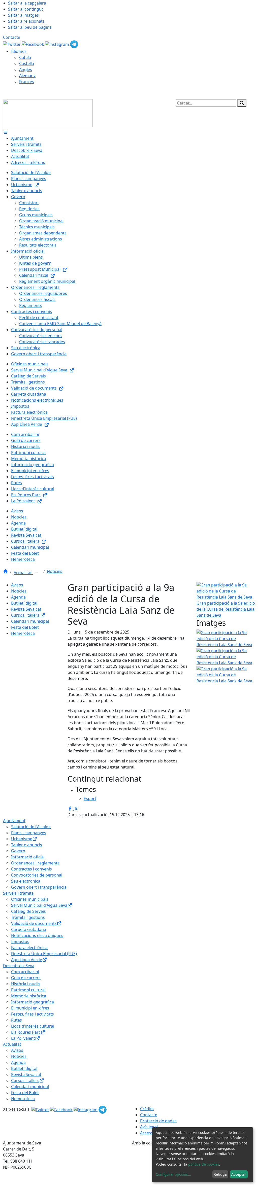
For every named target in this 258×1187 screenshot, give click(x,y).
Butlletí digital (24, 603)
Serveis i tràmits (18, 893)
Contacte (11, 37)
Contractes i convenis (31, 869)
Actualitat (23, 572)
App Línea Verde (26, 959)
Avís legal (149, 1127)
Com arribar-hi (25, 971)
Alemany (27, 75)
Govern (18, 851)
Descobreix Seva (18, 965)
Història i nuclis (25, 984)
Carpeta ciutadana (28, 929)
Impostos (20, 941)
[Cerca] (241, 103)
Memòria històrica (28, 996)
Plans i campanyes (28, 832)
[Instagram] (57, 44)
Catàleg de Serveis (28, 911)
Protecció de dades (158, 1121)
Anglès (25, 69)
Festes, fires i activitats (32, 1014)
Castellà (26, 63)
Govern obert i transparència (39, 887)
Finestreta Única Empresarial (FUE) (44, 953)
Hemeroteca (23, 633)
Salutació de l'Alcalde (31, 826)
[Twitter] (12, 44)
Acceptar (238, 1174)
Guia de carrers (26, 978)
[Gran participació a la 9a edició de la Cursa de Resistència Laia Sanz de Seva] (226, 638)
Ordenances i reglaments (35, 863)
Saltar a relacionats (26, 21)
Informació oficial (28, 857)
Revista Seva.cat (26, 609)
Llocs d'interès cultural (32, 1026)
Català (25, 57)
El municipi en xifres (30, 1008)
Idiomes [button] (18, 51)
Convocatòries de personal (36, 875)
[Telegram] (74, 44)
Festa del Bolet (25, 627)
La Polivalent (23, 1038)
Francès (26, 81)
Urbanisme (21, 839)
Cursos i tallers (25, 615)
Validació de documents (34, 923)
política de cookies (203, 1164)
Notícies (54, 571)
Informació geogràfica (32, 1002)
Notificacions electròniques (37, 935)
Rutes (16, 1020)
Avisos (17, 585)
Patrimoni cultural (28, 990)
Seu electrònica (25, 881)
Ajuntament (14, 820)
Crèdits (147, 1108)
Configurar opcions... (173, 1174)
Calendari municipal (30, 621)
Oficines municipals (29, 899)
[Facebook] (33, 44)
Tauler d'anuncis (26, 845)
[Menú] (5, 132)
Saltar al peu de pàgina (30, 27)
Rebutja (220, 1174)
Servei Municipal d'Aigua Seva (39, 905)
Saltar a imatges (23, 15)
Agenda (18, 597)
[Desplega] (37, 573)
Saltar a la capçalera (27, 3)
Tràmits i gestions (28, 917)
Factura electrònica (29, 947)
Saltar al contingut (25, 9)
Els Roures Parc (26, 1032)
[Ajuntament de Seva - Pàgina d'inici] (48, 113)
